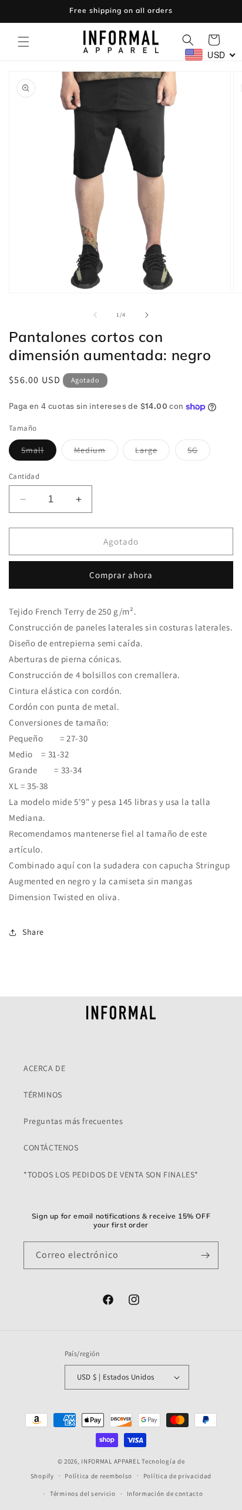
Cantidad (24, 476)
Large (152, 452)
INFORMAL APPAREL (110, 1461)
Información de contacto (165, 1493)
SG (198, 452)
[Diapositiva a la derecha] (147, 315)
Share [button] (33, 932)
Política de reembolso (98, 1476)
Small (38, 452)
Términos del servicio (83, 1493)
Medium (96, 452)
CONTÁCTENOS (51, 1147)
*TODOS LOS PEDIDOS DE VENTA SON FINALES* (111, 1174)
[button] (23, 42)
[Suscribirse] (205, 1255)
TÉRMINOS (42, 1094)
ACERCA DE (44, 1068)
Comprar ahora (121, 574)
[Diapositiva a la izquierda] (95, 315)
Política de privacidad (177, 1476)
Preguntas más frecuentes (73, 1121)
